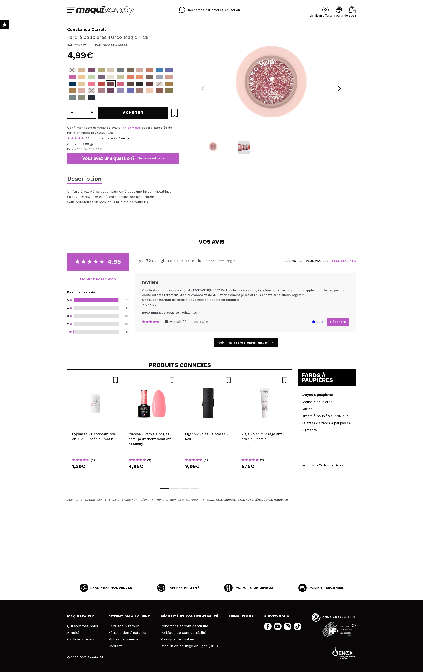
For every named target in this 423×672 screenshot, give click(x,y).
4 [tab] (195, 488)
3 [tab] (184, 488)
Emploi (73, 632)
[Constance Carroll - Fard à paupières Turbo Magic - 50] (169, 90)
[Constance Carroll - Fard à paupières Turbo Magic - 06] (120, 70)
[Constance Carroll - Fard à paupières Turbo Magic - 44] (110, 90)
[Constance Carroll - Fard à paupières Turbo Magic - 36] (149, 84)
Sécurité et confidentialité (189, 616)
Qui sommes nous (82, 626)
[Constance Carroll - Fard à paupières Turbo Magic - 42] (91, 90)
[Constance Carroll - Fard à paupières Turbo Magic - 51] (72, 97)
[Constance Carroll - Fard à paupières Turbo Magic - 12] (169, 70)
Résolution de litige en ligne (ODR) (189, 646)
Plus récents (344, 260)
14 (122, 127)
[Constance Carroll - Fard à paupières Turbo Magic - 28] (110, 84)
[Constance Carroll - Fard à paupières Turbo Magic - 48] (149, 90)
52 (137, 127)
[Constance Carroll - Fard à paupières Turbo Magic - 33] (72, 84)
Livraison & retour (123, 626)
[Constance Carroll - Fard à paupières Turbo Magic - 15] (91, 77)
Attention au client (129, 616)
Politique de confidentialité (183, 632)
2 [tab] (174, 488)
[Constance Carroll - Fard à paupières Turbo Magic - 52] (81, 97)
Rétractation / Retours (127, 632)
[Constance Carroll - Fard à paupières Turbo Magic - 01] (72, 70)
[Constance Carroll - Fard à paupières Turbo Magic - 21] (130, 77)
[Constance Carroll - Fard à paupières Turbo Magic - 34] (169, 77)
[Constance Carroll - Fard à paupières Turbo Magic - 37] (159, 84)
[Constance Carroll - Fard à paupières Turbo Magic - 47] (139, 90)
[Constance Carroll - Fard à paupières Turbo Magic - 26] (130, 84)
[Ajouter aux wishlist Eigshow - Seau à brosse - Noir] (208, 380)
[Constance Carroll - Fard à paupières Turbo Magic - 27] (120, 84)
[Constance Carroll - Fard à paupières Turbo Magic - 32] (81, 84)
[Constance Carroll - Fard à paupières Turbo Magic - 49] (159, 90)
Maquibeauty (80, 616)
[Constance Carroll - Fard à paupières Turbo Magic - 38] (169, 84)
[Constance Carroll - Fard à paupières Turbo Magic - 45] (120, 90)
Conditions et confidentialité (184, 626)
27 (129, 127)
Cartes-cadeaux (80, 639)
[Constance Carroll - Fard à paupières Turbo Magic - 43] (101, 90)
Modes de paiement (125, 639)
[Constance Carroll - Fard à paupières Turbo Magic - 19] (110, 77)
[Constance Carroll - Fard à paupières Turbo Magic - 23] (149, 77)
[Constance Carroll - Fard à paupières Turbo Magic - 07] (130, 70)
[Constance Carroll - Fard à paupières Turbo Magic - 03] (91, 70)
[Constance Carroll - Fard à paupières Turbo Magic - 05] (110, 70)
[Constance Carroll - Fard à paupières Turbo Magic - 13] (72, 77)
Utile (319, 322)
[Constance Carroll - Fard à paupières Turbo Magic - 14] (81, 77)
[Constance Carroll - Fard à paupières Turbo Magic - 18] (101, 77)
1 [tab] (164, 488)
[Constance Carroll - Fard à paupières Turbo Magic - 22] (139, 77)
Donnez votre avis (98, 279)
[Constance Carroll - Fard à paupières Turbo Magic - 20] (120, 77)
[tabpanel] (271, 81)
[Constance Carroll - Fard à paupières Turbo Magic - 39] (72, 90)
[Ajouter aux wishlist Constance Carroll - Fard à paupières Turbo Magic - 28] (174, 113)
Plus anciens (317, 260)
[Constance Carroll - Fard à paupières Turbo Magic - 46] (130, 90)
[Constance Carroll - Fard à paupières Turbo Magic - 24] (159, 77)
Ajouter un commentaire (137, 138)
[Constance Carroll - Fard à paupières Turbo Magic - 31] (91, 84)
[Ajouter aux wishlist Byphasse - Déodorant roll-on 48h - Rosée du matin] (95, 380)
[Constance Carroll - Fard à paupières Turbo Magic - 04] (101, 70)
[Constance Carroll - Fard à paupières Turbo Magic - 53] (91, 97)
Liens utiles (241, 616)
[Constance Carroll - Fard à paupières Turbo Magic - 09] (139, 70)
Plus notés (292, 260)
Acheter (95, 474)
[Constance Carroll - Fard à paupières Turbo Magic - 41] (81, 90)
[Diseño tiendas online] (344, 653)
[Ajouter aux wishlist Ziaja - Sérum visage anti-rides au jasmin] (264, 380)
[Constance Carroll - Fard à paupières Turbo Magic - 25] (139, 84)
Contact (115, 646)
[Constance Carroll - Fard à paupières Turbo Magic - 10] (149, 70)
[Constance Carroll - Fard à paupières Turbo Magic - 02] (81, 70)
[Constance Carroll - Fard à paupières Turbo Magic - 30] (101, 84)
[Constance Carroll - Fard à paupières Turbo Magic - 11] (159, 70)
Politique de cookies (178, 639)
